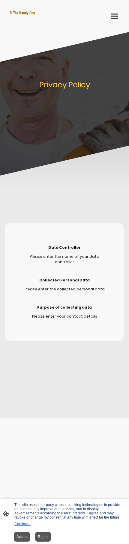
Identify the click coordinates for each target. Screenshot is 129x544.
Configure (22, 524)
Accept (22, 537)
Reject (43, 537)
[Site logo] (35, 23)
